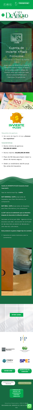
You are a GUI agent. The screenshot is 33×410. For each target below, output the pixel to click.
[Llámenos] (10, 4)
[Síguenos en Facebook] (4, 4)
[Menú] (3, 15)
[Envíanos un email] (7, 4)
